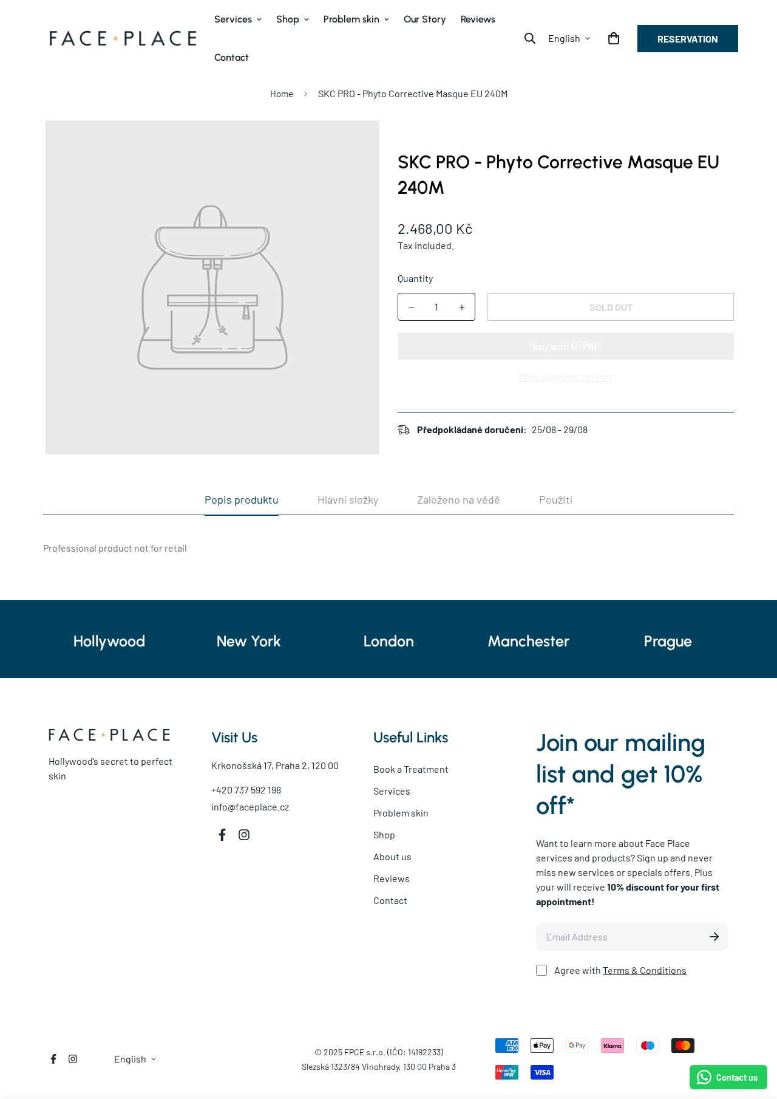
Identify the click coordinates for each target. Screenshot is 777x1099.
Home (281, 93)
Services (233, 19)
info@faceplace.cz (250, 806)
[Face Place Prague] (123, 38)
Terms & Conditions (645, 970)
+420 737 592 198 (246, 789)
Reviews (478, 19)
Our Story (425, 19)
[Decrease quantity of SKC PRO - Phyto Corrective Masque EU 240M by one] (411, 307)
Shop (287, 19)
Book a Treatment (411, 769)
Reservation (687, 38)
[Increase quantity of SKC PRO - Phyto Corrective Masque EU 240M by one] (462, 307)
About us (392, 856)
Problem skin (351, 19)
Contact (231, 57)
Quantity (415, 278)
